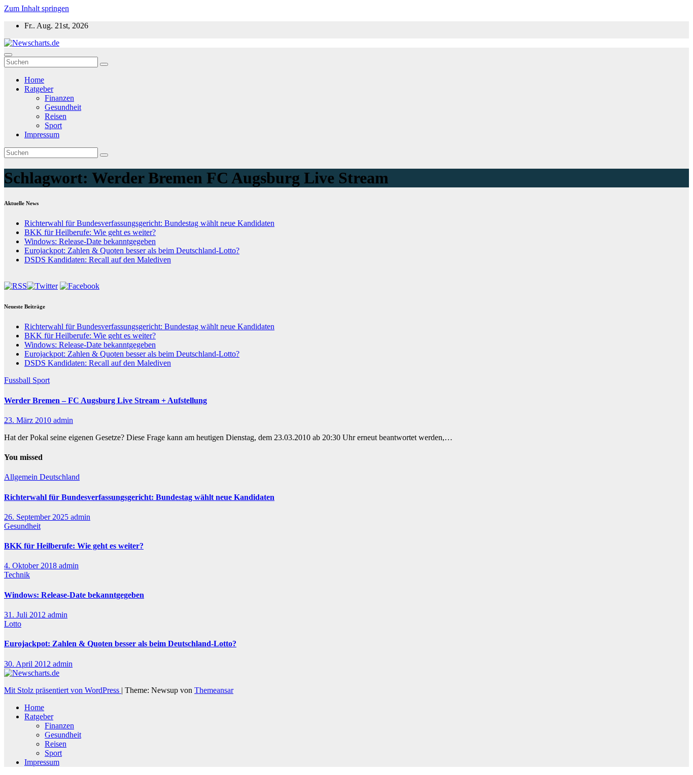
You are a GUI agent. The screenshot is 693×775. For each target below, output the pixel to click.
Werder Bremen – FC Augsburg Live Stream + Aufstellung (105, 400)
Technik (17, 574)
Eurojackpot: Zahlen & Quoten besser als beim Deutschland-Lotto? (131, 250)
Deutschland (60, 477)
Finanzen (59, 98)
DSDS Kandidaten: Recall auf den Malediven (97, 259)
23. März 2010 (28, 420)
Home (34, 79)
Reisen (55, 116)
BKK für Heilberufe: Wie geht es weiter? (90, 232)
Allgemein (22, 477)
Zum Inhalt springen (36, 8)
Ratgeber (38, 89)
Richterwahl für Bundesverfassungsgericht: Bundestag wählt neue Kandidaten (149, 223)
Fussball (18, 380)
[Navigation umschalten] (8, 54)
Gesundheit (63, 107)
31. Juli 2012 (26, 614)
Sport (53, 125)
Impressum (41, 134)
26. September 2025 (37, 517)
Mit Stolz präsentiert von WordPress (62, 690)
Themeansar (213, 690)
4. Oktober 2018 (31, 565)
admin (63, 420)
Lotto (12, 623)
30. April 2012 (28, 664)
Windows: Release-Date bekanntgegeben (90, 241)
